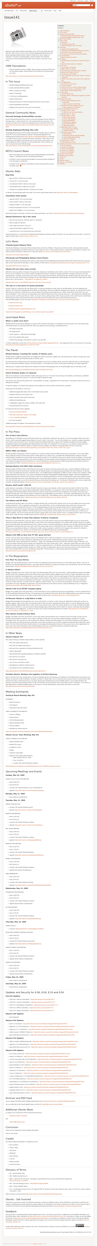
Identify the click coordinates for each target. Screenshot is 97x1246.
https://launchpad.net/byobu (18, 412)
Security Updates (66, 145)
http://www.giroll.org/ (15, 305)
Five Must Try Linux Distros (69, 84)
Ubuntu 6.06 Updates (67, 147)
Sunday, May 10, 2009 (68, 110)
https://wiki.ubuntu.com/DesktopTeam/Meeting (29, 855)
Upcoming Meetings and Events (69, 109)
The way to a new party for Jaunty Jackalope (74, 54)
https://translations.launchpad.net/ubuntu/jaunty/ (69, 213)
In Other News (64, 92)
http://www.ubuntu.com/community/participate (67, 1206)
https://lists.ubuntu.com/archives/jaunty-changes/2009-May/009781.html (54, 1065)
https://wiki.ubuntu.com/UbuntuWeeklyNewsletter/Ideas (31, 1218)
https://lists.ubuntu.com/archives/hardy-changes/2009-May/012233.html (53, 1035)
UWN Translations (64, 30)
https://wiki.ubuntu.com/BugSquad (66, 192)
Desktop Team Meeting (69, 122)
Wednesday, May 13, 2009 (69, 127)
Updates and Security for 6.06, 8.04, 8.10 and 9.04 (74, 144)
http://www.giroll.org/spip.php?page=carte (22, 308)
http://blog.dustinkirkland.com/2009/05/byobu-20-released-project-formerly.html (30, 426)
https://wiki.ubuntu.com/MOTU (18, 1180)
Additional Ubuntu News (66, 155)
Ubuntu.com (73, 0)
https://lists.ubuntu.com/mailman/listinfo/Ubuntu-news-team (47, 1216)
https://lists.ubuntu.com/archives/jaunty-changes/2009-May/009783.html (49, 1070)
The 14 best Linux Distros (68, 67)
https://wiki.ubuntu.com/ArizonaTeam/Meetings (29, 790)
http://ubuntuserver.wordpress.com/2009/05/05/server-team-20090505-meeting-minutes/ (33, 766)
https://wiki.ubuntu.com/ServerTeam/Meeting (28, 825)
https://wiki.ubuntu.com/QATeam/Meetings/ (28, 918)
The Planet (63, 59)
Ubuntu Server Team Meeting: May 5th (72, 105)
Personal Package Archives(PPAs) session (72, 35)
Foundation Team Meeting (70, 129)
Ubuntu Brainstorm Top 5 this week (71, 45)
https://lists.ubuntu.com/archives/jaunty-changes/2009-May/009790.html (48, 1090)
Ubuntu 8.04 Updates (67, 148)
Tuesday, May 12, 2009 (68, 115)
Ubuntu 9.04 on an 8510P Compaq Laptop (73, 87)
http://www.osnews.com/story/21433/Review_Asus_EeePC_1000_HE (46, 497)
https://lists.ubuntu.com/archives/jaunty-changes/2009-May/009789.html (46, 1087)
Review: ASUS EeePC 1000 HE (69, 72)
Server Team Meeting (69, 119)
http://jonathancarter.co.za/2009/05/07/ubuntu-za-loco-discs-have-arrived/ (28, 282)
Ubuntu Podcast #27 (67, 94)
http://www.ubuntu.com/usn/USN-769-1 (42, 999)
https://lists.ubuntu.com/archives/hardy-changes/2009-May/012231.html (51, 1029)
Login (55, 10)
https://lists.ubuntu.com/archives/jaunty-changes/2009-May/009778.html (46, 1056)
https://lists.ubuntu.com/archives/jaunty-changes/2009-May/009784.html (46, 1073)
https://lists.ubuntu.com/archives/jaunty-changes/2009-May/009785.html (66, 1076)
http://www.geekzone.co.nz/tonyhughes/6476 (65, 595)
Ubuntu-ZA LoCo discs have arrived (71, 52)
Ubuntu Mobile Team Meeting (71, 137)
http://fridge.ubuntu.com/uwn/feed (51, 1104)
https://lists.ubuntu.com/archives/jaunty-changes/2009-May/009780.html (48, 1062)
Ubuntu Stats (63, 40)
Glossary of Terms (64, 160)
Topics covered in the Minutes (71, 104)
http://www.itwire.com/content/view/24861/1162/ (21, 551)
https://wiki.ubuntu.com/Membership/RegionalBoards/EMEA (33, 885)
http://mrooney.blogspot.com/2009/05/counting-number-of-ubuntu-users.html (29, 369)
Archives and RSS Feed (66, 153)
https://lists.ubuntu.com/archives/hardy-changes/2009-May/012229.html (45, 1023)
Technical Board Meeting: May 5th (71, 100)
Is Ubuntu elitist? (66, 85)
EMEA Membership (68, 125)
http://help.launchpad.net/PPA (39, 1183)
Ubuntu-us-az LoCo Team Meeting (72, 112)
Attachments (23, 10)
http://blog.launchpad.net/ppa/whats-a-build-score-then (23, 344)
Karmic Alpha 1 (67, 133)
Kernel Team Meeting (69, 124)
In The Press (63, 65)
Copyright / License (37, 1243)
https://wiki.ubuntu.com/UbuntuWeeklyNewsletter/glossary (44, 1194)
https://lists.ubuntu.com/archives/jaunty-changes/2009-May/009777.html (47, 1053)
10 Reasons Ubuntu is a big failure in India (73, 89)
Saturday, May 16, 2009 (68, 142)
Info (17, 10)
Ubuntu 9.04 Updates (67, 152)
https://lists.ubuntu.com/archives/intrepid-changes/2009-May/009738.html (53, 1044)
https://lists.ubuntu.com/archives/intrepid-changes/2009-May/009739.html (54, 1047)
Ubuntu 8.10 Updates (67, 150)
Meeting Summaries (65, 99)
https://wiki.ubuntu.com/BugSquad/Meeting (34, 136)
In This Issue (63, 32)
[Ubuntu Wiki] (13, 5)
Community (80, 0)
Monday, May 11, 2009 (68, 114)
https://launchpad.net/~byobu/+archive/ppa (22, 414)
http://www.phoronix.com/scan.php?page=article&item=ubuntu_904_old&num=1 (51, 482)
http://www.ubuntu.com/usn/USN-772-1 (41, 1007)
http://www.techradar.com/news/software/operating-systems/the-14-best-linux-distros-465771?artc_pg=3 (38, 447)
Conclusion (63, 157)
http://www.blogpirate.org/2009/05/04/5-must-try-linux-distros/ (34, 566)
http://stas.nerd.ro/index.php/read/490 (17, 254)
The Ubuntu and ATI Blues (68, 74)
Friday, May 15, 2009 (67, 140)
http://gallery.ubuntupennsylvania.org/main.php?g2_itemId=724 (69, 262)
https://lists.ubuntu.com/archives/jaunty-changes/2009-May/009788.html (58, 1084)
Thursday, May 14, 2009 (68, 132)
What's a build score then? (69, 57)
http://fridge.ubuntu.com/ (17, 1122)
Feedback (62, 163)
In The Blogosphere (65, 82)
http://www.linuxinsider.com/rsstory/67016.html (20, 686)
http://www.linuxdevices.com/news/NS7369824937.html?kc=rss (40, 463)
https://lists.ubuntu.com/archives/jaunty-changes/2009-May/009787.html (62, 1081)
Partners (92, 0)
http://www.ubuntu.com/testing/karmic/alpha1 (29, 929)
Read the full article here (62, 251)
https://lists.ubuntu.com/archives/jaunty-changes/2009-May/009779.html (60, 1059)
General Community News (67, 34)
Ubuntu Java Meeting (69, 138)
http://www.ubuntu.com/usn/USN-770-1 (43, 1002)
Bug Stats (64, 42)
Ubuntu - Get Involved (66, 162)
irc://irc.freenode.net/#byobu (18, 417)
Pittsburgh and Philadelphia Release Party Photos (75, 50)
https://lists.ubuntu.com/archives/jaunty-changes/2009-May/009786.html (49, 1079)
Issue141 (12, 17)
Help (60, 10)
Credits (62, 158)
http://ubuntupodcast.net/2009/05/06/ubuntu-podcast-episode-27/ (26, 671)
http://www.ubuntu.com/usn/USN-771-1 (46, 1005)
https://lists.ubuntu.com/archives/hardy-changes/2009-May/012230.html (52, 1026)
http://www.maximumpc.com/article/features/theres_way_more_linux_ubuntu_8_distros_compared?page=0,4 (39, 531)
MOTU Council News (65, 39)
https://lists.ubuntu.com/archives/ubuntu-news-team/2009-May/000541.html (29, 145)
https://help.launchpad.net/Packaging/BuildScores (44, 343)
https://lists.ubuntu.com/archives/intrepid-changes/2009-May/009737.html (55, 1041)
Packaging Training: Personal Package (73, 135)
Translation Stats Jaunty (68, 44)
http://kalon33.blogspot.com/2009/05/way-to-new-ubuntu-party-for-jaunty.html (55, 299)
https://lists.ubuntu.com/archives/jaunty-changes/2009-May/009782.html (46, 1067)
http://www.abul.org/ (15, 302)
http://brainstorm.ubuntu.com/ (28, 236)
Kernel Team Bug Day (69, 117)
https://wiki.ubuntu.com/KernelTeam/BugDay (28, 810)
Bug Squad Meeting (69, 120)
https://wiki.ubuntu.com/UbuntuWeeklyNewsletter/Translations (25, 76)
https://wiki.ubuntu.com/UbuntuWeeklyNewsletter (60, 1101)
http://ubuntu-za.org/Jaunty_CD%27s (36, 279)
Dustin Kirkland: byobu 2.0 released (71, 64)
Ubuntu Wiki (48, 10)
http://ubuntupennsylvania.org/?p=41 (17, 265)
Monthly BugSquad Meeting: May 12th (72, 37)
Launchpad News (64, 55)
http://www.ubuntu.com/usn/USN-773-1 (42, 1010)
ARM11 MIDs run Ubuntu (68, 69)
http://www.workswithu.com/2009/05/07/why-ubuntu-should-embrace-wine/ (29, 627)
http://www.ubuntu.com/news (18, 1115)
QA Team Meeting (68, 130)
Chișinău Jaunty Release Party (69, 49)
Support (86, 0)
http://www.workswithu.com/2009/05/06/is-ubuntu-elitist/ (23, 585)
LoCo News (63, 47)
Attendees (66, 102)
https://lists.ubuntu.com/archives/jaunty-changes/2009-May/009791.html (53, 1093)
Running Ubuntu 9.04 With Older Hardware (73, 70)
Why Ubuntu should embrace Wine (71, 90)
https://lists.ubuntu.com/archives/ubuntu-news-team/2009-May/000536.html (29, 731)
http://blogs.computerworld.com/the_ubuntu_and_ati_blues (57, 514)
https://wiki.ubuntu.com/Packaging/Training (28, 943)
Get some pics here (49, 251)
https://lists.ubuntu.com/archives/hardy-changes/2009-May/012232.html (56, 1032)
